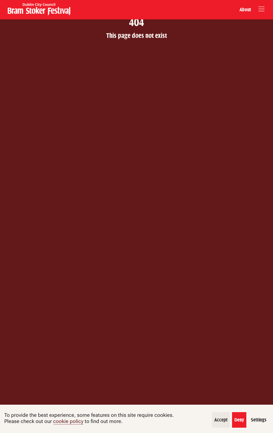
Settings (258, 420)
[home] (38, 9)
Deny (239, 420)
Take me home (136, 48)
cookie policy (68, 421)
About (245, 9)
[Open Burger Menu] (261, 9)
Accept (221, 420)
